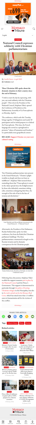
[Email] (32, 316)
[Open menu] (2, 28)
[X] (9, 316)
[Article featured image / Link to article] (26, 360)
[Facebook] (15, 316)
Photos (22, 342)
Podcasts (32, 423)
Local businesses (29, 367)
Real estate (12, 367)
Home (3, 423)
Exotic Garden (12, 342)
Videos (25, 423)
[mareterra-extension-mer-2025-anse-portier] (9, 360)
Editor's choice (12, 323)
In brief (18, 40)
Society (28, 323)
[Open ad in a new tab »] (18, 14)
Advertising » (18, 144)
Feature (6, 367)
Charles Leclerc (29, 342)
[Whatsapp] (3, 316)
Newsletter (18, 423)
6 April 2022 (18, 79)
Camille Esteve (8, 79)
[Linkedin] (20, 316)
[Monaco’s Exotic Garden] (9, 336)
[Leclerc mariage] (26, 336)
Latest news (10, 423)
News (22, 323)
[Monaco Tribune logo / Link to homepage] (18, 29)
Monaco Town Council (26, 393)
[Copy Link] (26, 316)
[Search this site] (34, 29)
